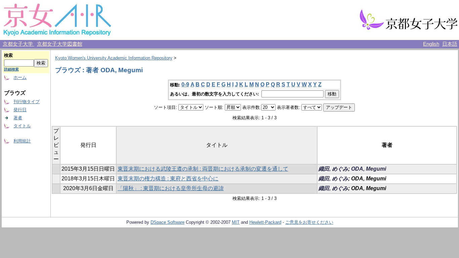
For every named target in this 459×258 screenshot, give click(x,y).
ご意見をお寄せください (309, 222)
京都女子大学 (18, 44)
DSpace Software (167, 222)
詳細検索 (11, 69)
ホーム (20, 77)
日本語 (449, 44)
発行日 (20, 109)
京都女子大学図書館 (59, 44)
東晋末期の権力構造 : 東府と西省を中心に (168, 178)
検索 (8, 55)
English (431, 44)
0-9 (185, 84)
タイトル (22, 125)
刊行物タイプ (26, 101)
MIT (236, 222)
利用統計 (22, 140)
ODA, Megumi (368, 169)
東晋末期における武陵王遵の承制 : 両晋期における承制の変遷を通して (203, 169)
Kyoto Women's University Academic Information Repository (113, 57)
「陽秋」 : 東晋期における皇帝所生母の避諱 (171, 188)
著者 (17, 117)
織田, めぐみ (333, 169)
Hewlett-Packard (265, 222)
